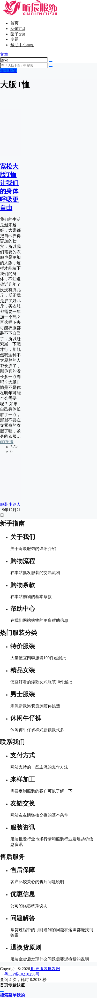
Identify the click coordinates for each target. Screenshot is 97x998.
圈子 (17, 34)
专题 (14, 39)
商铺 (17, 28)
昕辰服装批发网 (45, 968)
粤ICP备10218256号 (22, 974)
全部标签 (8, 70)
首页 (14, 23)
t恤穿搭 (6, 441)
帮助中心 (22, 45)
